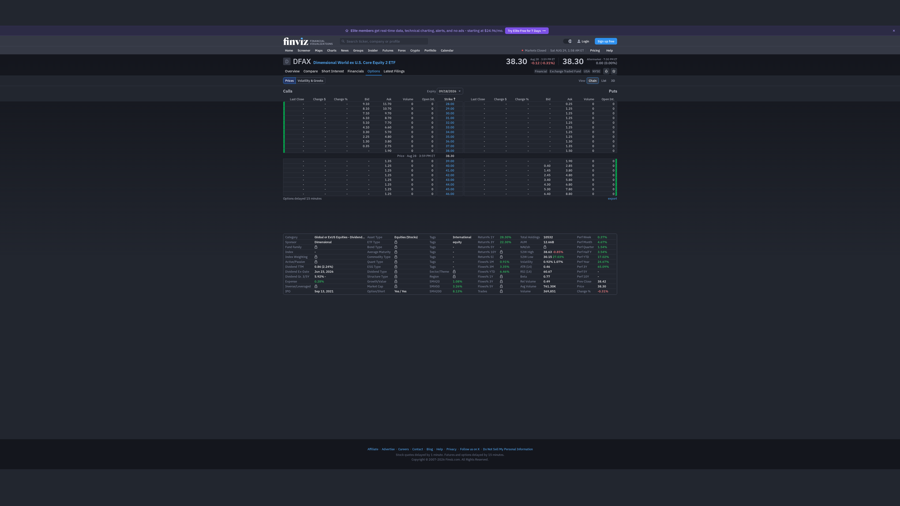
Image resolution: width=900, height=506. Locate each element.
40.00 (450, 165)
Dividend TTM (294, 266)
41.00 (450, 170)
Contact (417, 449)
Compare (311, 71)
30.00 (450, 113)
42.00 (450, 175)
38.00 (450, 151)
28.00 (450, 104)
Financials (356, 71)
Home (289, 50)
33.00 (450, 127)
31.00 (450, 118)
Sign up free (606, 41)
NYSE (596, 71)
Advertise (388, 449)
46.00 (450, 194)
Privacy (451, 449)
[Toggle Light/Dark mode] (568, 41)
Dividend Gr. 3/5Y (297, 276)
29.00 (450, 108)
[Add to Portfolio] (614, 71)
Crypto (415, 50)
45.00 (450, 189)
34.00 (450, 132)
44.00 (450, 184)
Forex (402, 50)
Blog (430, 449)
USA (587, 71)
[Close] (894, 30)
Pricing (595, 50)
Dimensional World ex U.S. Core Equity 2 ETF (354, 62)
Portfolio (430, 50)
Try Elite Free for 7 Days (524, 31)
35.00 (450, 136)
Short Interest (333, 71)
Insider (373, 50)
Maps (318, 50)
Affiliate (373, 449)
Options (374, 71)
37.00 (450, 146)
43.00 (450, 180)
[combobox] (383, 41)
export (612, 198)
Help (609, 50)
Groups (358, 50)
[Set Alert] (606, 71)
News (345, 50)
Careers (403, 449)
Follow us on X (470, 449)
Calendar (447, 50)
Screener (304, 50)
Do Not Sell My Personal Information (508, 449)
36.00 (450, 141)
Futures (387, 50)
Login (585, 41)
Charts (331, 50)
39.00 (450, 161)
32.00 (450, 122)
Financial (541, 71)
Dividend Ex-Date (297, 271)
